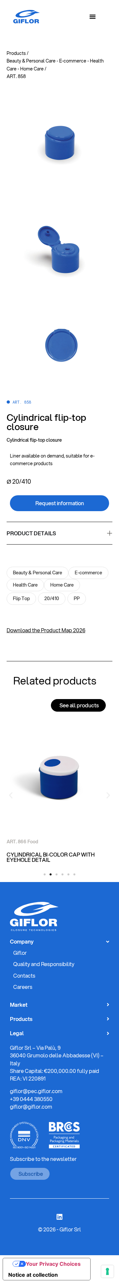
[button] (11, 795)
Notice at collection (33, 1274)
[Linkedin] (59, 1217)
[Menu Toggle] (92, 16)
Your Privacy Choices (53, 1264)
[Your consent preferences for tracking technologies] (107, 1271)
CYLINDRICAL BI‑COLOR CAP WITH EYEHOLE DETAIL (51, 857)
